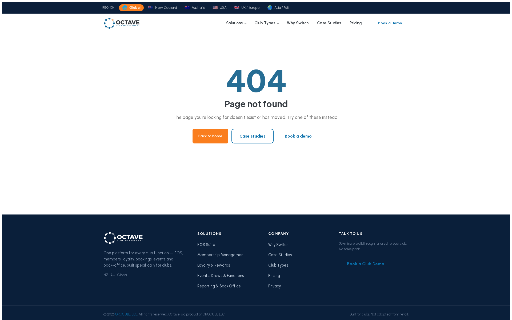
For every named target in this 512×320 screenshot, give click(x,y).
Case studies (252, 136)
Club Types (264, 23)
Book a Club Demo (365, 263)
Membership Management (221, 254)
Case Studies (329, 23)
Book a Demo (390, 23)
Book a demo (298, 136)
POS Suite (206, 244)
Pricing (356, 23)
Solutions (234, 23)
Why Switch (298, 23)
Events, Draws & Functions (220, 275)
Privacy (274, 286)
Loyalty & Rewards (213, 265)
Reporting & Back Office (219, 286)
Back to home (210, 136)
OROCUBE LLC (126, 314)
